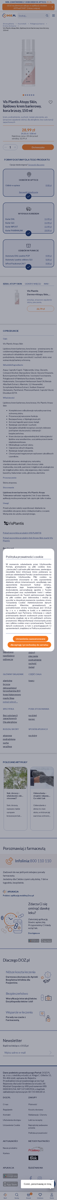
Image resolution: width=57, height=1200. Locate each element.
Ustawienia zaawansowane (30, 638)
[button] (52, 1181)
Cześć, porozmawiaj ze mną (37, 1184)
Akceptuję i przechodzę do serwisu (29, 644)
